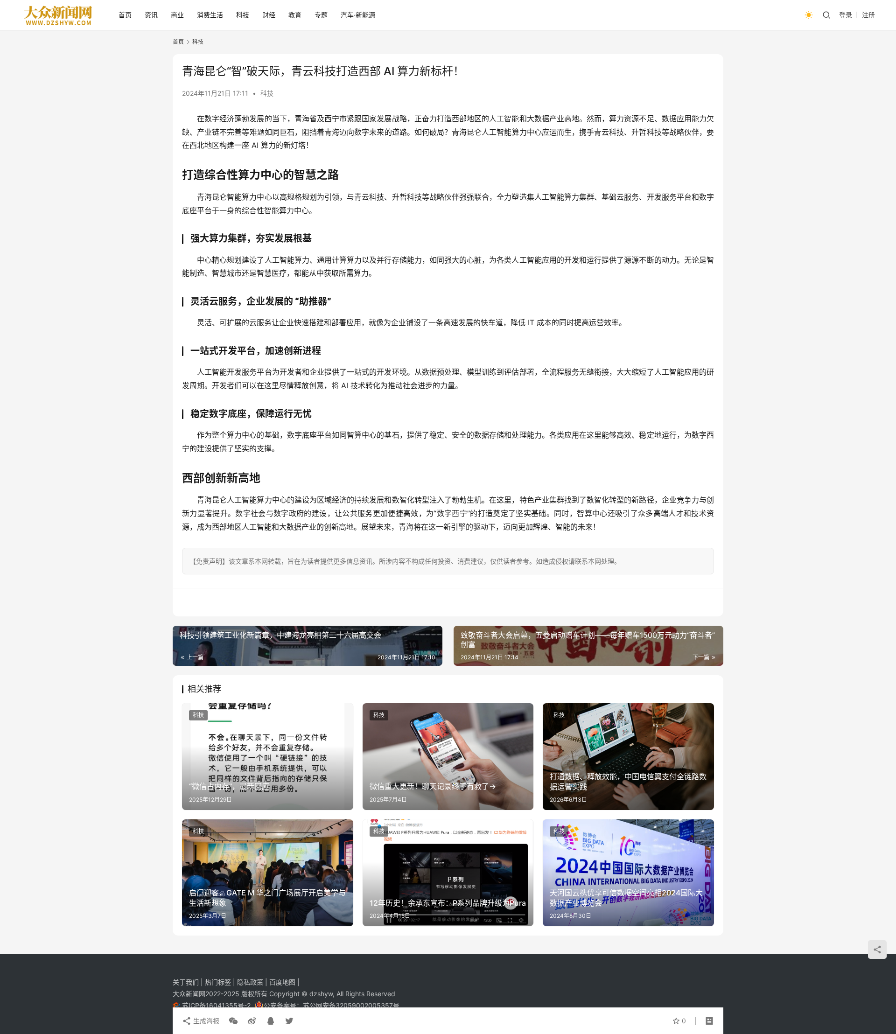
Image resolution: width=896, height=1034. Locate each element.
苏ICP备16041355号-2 (217, 1005)
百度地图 (282, 982)
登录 (845, 15)
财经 (268, 15)
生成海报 (205, 1021)
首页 (125, 15)
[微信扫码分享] (233, 1021)
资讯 (151, 15)
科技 (242, 15)
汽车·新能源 (358, 15)
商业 (177, 15)
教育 (294, 15)
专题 (321, 15)
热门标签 (219, 982)
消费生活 (210, 15)
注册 (868, 15)
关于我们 (187, 982)
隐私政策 (251, 982)
